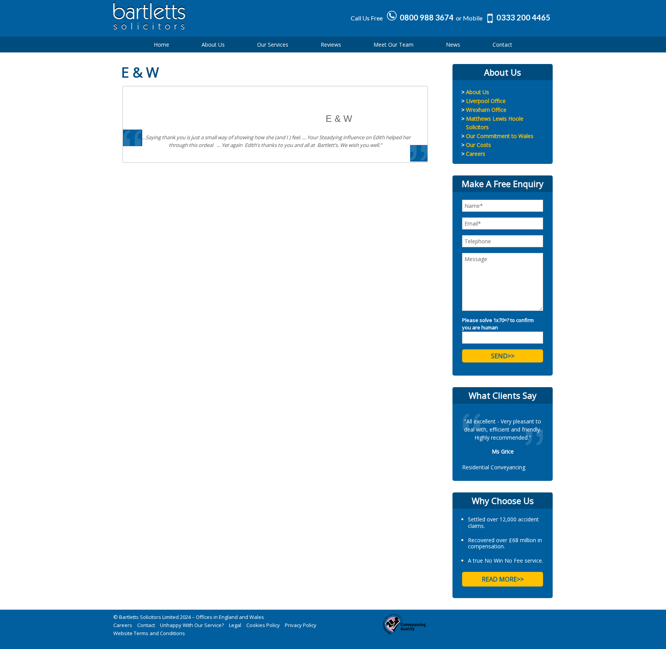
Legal (235, 625)
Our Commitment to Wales (499, 136)
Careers (475, 153)
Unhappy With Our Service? (192, 625)
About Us (477, 92)
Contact (146, 625)
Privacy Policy (300, 625)
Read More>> (503, 579)
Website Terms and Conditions (149, 633)
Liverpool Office (486, 101)
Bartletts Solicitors (178, 21)
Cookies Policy (263, 625)
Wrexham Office (486, 109)
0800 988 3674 (427, 17)
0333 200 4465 (523, 17)
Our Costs (478, 144)
